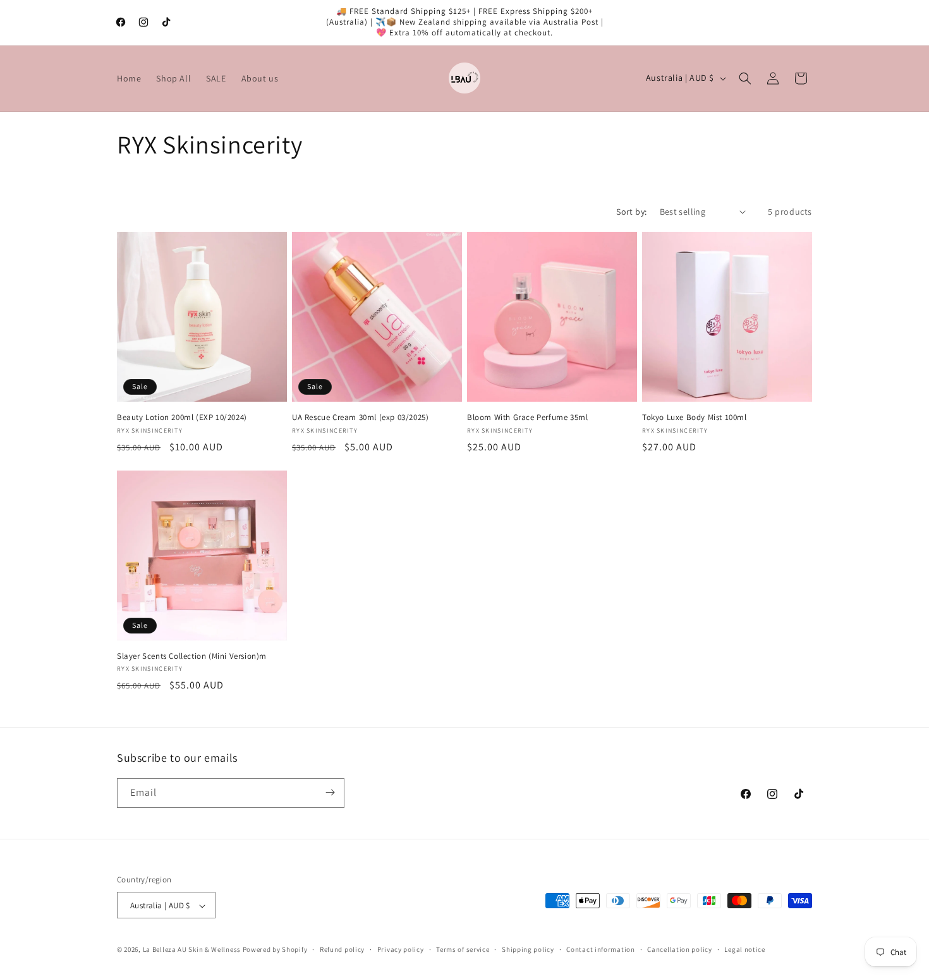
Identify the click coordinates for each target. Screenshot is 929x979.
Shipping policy (528, 949)
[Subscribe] (330, 792)
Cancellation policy (679, 949)
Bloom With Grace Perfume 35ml (527, 417)
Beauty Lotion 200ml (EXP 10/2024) (182, 417)
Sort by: (631, 211)
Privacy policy (400, 949)
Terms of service (462, 949)
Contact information (600, 949)
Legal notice (744, 949)
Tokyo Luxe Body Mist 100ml (694, 417)
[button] (745, 78)
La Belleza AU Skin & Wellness (192, 950)
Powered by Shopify (275, 950)
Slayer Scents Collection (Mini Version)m (192, 656)
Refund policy (342, 949)
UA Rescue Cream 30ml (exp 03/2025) (360, 417)
